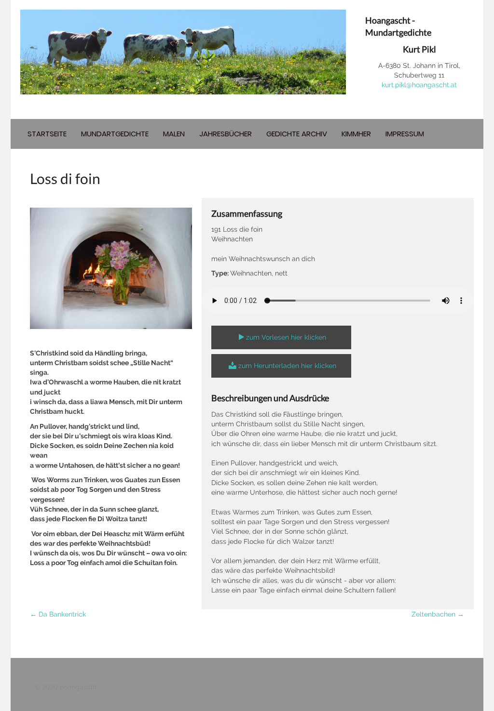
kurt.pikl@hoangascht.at (419, 85)
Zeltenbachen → (438, 614)
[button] (281, 337)
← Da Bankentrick (58, 614)
